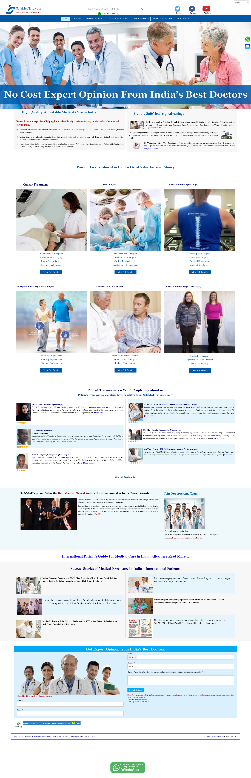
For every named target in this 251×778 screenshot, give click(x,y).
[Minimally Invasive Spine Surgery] (199, 219)
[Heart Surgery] (125, 219)
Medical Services (94, 18)
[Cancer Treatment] (51, 219)
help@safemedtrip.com (139, 699)
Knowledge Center (163, 18)
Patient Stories (62, 736)
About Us (76, 18)
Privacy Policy (217, 736)
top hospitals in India (69, 129)
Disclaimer (207, 736)
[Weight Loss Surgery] (199, 321)
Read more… (100, 412)
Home (65, 18)
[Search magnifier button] (142, 9)
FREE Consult (183, 18)
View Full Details (51, 272)
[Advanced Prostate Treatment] (125, 321)
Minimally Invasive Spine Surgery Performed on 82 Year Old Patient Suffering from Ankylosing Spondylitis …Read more (79, 623)
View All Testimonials (125, 477)
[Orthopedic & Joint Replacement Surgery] (51, 321)
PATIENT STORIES (141, 18)
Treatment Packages (118, 18)
